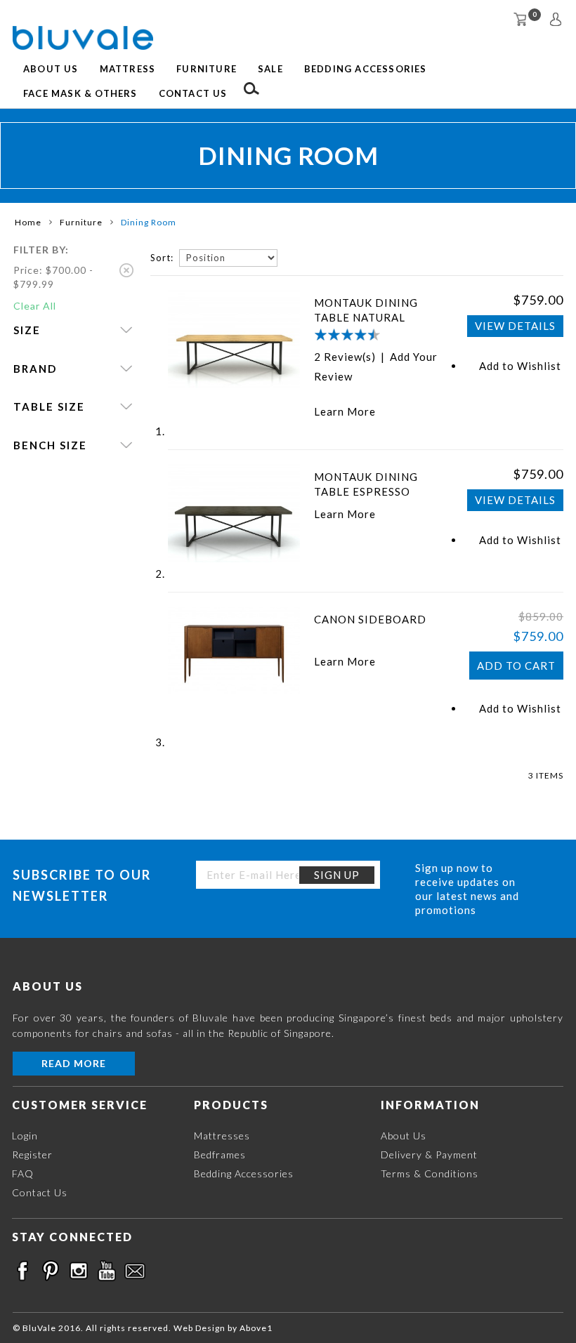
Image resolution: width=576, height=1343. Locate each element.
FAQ (23, 1173)
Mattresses (222, 1136)
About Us (51, 68)
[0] (519, 19)
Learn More (345, 411)
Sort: (162, 257)
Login (25, 1136)
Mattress (128, 68)
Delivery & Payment (429, 1154)
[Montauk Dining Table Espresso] (234, 513)
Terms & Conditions (429, 1173)
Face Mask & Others (80, 93)
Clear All (34, 306)
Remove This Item (126, 270)
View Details (515, 325)
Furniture (206, 68)
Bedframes (220, 1154)
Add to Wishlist (520, 365)
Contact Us (193, 93)
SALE (270, 68)
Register (32, 1154)
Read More (73, 1063)
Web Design (199, 1328)
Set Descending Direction (290, 256)
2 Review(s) (345, 356)
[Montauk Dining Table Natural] (234, 339)
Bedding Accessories (365, 68)
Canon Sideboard (370, 619)
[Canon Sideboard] (234, 650)
